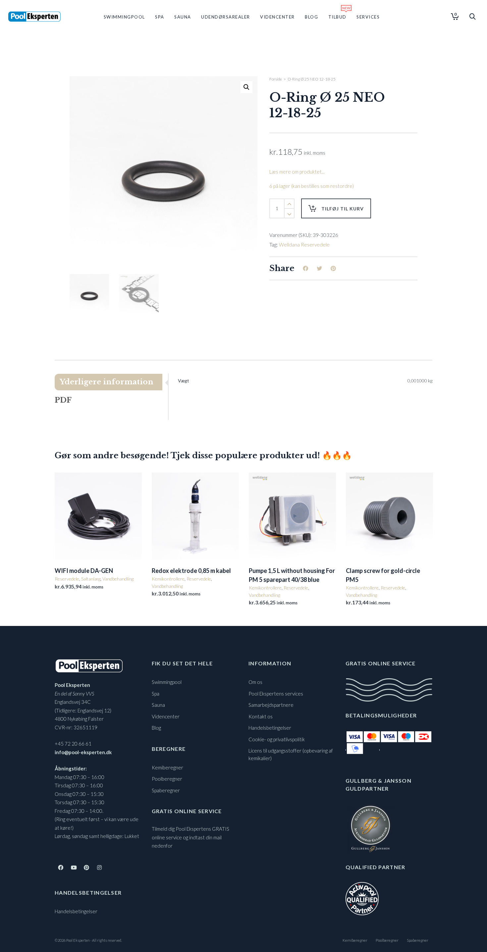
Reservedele (67, 579)
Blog (156, 728)
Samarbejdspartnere (271, 705)
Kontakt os (260, 716)
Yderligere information (106, 381)
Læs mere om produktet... (297, 172)
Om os (255, 682)
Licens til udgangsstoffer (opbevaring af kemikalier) (290, 754)
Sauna (158, 705)
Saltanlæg (90, 579)
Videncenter (166, 716)
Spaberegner (166, 790)
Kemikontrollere (168, 579)
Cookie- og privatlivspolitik (276, 739)
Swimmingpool (167, 682)
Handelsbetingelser (76, 911)
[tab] (111, 382)
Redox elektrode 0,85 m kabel (191, 570)
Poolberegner (167, 779)
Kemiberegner (167, 767)
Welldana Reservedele (304, 245)
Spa (155, 694)
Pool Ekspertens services (275, 694)
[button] (246, 87)
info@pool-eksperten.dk (83, 752)
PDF (63, 400)
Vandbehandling (118, 579)
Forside (275, 79)
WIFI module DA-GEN (84, 570)
